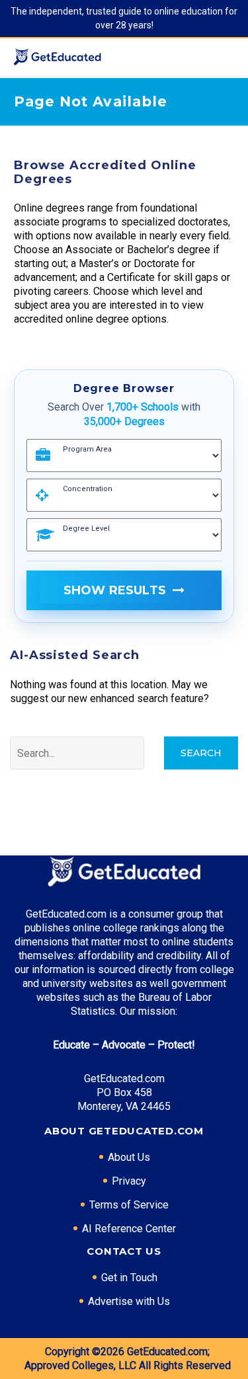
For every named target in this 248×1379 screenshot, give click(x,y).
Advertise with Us (129, 1301)
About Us (129, 1157)
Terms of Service (129, 1205)
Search (201, 753)
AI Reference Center (129, 1228)
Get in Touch (129, 1277)
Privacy (129, 1181)
